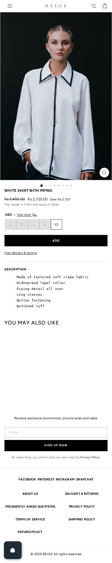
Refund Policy (30, 532)
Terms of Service (30, 519)
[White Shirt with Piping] (9, 364)
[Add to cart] (56, 240)
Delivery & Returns (81, 494)
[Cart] (104, 6)
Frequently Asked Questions (30, 506)
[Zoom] (104, 172)
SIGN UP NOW (55, 445)
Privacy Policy (90, 457)
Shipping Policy (82, 519)
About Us (30, 494)
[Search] (93, 6)
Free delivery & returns (20, 253)
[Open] (13, 550)
